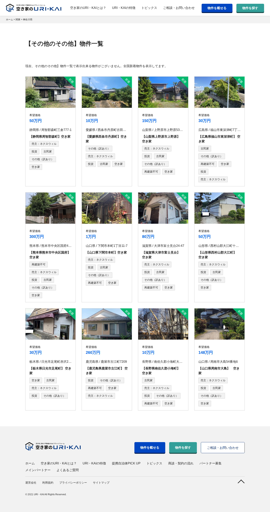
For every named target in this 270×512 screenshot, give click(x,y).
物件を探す (250, 8)
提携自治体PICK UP (126, 463)
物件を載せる (217, 8)
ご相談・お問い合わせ (179, 7)
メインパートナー (38, 470)
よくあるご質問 (68, 470)
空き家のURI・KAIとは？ (88, 7)
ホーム (30, 463)
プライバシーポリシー (73, 482)
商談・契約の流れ (181, 463)
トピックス (149, 7)
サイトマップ (101, 482)
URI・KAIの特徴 (123, 7)
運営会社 (30, 482)
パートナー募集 (210, 463)
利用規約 (47, 482)
